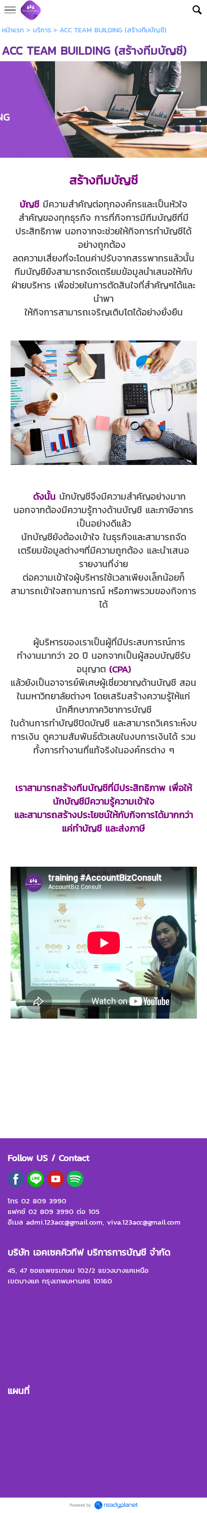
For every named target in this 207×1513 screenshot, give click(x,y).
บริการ (42, 30)
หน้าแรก (13, 30)
